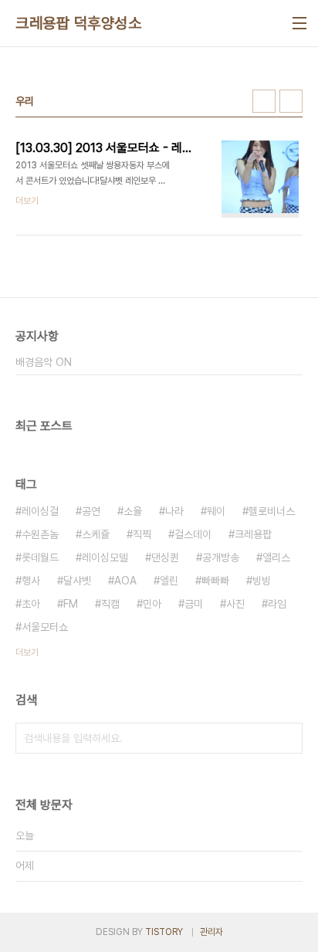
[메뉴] (299, 23)
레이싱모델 (105, 557)
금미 (193, 604)
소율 (132, 511)
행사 (31, 580)
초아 (31, 604)
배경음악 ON (43, 362)
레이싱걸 (40, 511)
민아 (152, 604)
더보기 (27, 652)
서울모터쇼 (45, 627)
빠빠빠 (215, 580)
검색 (287, 738)
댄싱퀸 (165, 557)
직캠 (110, 604)
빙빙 (261, 580)
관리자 (211, 932)
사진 (235, 604)
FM (70, 604)
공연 (91, 511)
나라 (174, 511)
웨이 (216, 511)
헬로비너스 (272, 511)
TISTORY (164, 932)
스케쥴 (96, 534)
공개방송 (220, 557)
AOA (125, 580)
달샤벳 (77, 580)
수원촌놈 (40, 534)
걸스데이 (192, 534)
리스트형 (291, 101)
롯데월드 (40, 557)
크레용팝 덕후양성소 (78, 23)
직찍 (142, 534)
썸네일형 (264, 101)
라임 (277, 604)
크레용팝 (253, 534)
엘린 (169, 580)
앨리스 (276, 557)
